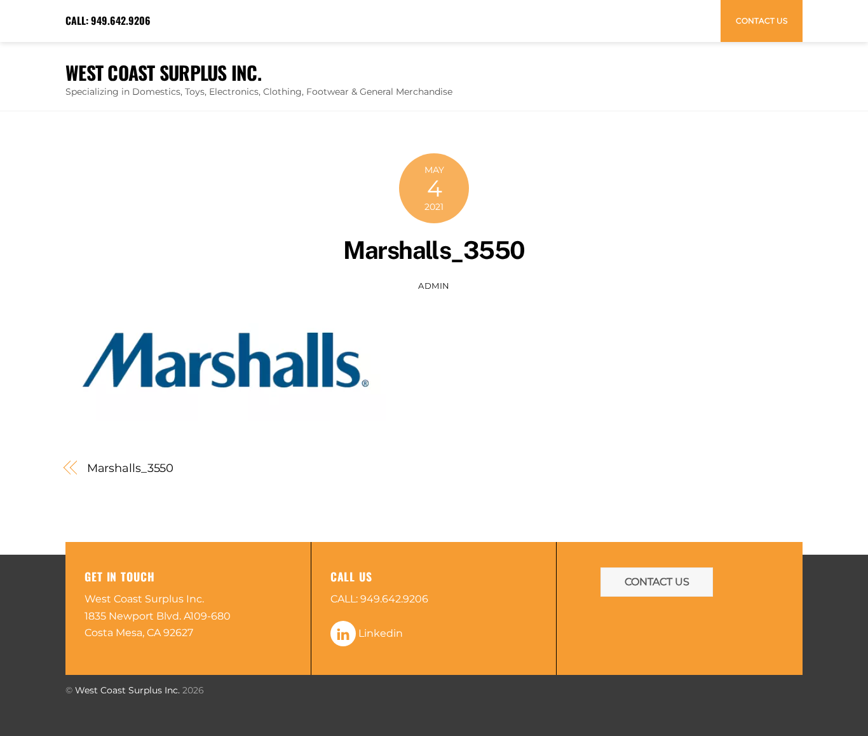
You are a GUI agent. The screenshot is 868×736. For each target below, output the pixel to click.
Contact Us (761, 20)
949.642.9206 (121, 20)
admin (434, 286)
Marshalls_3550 (434, 250)
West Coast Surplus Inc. (127, 690)
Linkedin (379, 633)
